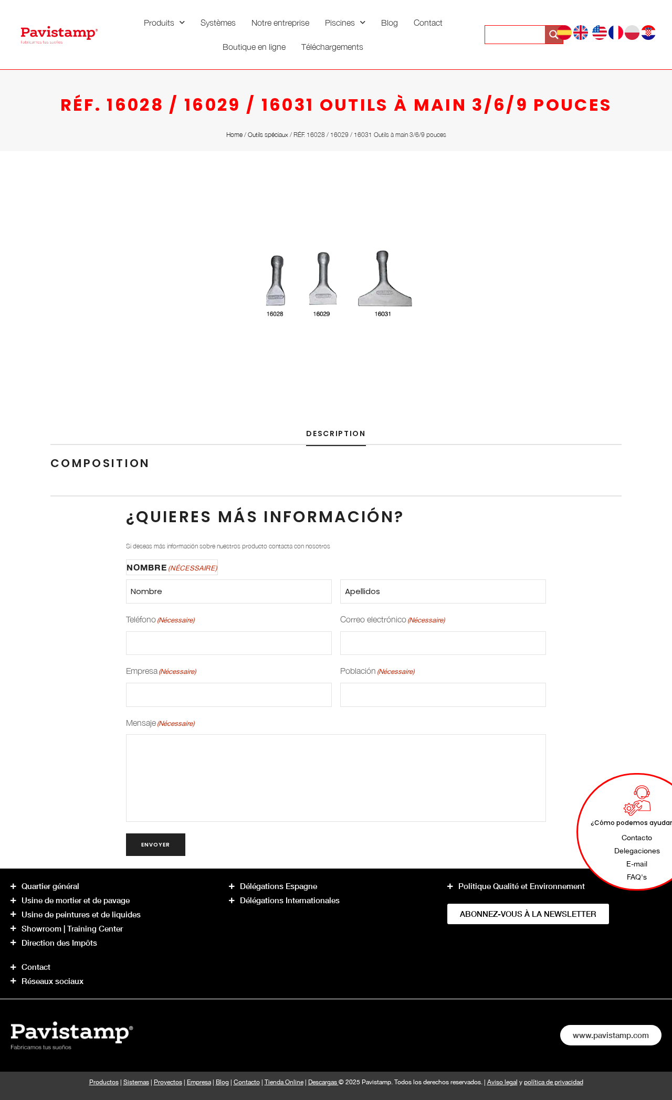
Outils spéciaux (268, 134)
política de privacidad (553, 1081)
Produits (159, 22)
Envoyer (155, 845)
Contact (428, 22)
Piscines (340, 22)
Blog (389, 22)
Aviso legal (502, 1081)
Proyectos (168, 1081)
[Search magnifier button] (554, 35)
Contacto (247, 1081)
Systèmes (218, 22)
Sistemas (136, 1081)
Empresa (199, 1081)
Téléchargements (332, 46)
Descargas (323, 1081)
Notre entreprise (280, 22)
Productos (104, 1081)
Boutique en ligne (254, 46)
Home (234, 134)
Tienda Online (284, 1081)
